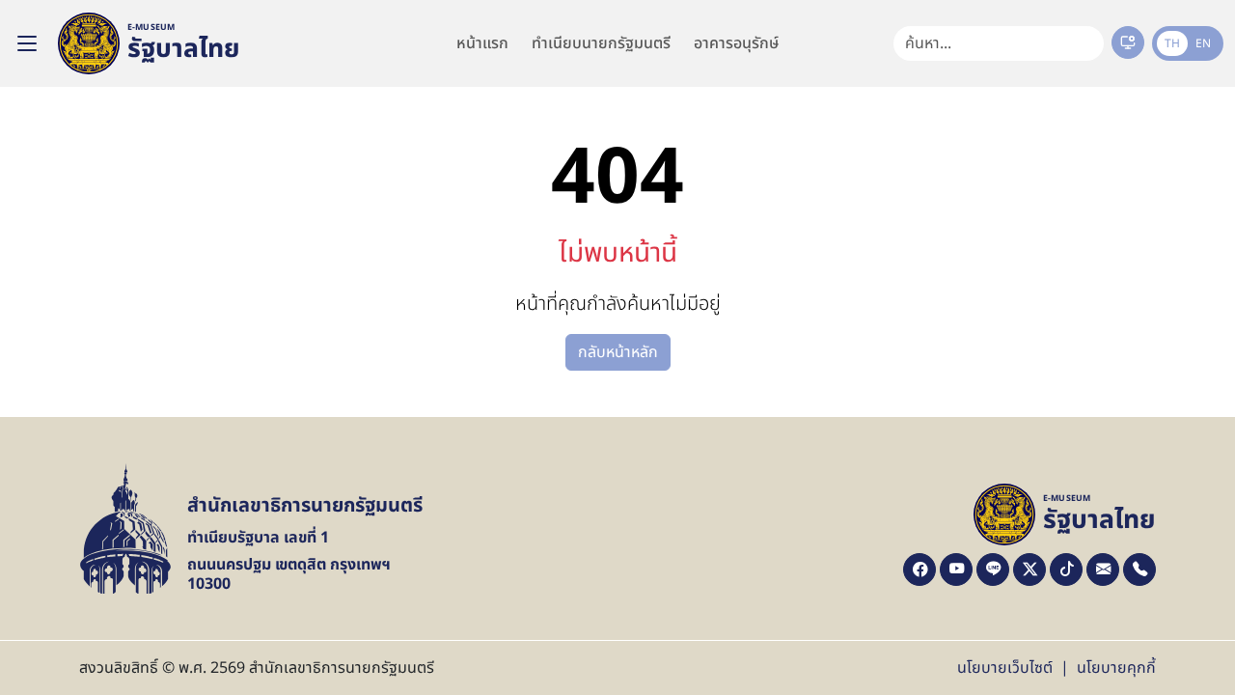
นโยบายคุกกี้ (1116, 668)
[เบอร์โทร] (1139, 569)
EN (1203, 43)
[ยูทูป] (956, 569)
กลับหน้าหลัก (618, 352)
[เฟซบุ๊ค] (919, 569)
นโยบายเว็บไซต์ (1005, 668)
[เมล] (1102, 569)
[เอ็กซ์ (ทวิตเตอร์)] (1029, 569)
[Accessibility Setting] (1128, 42)
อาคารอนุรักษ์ (736, 43)
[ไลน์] (992, 569)
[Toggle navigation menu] (27, 43)
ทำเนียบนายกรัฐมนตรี (601, 43)
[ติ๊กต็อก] (1066, 569)
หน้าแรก (482, 43)
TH (1172, 43)
